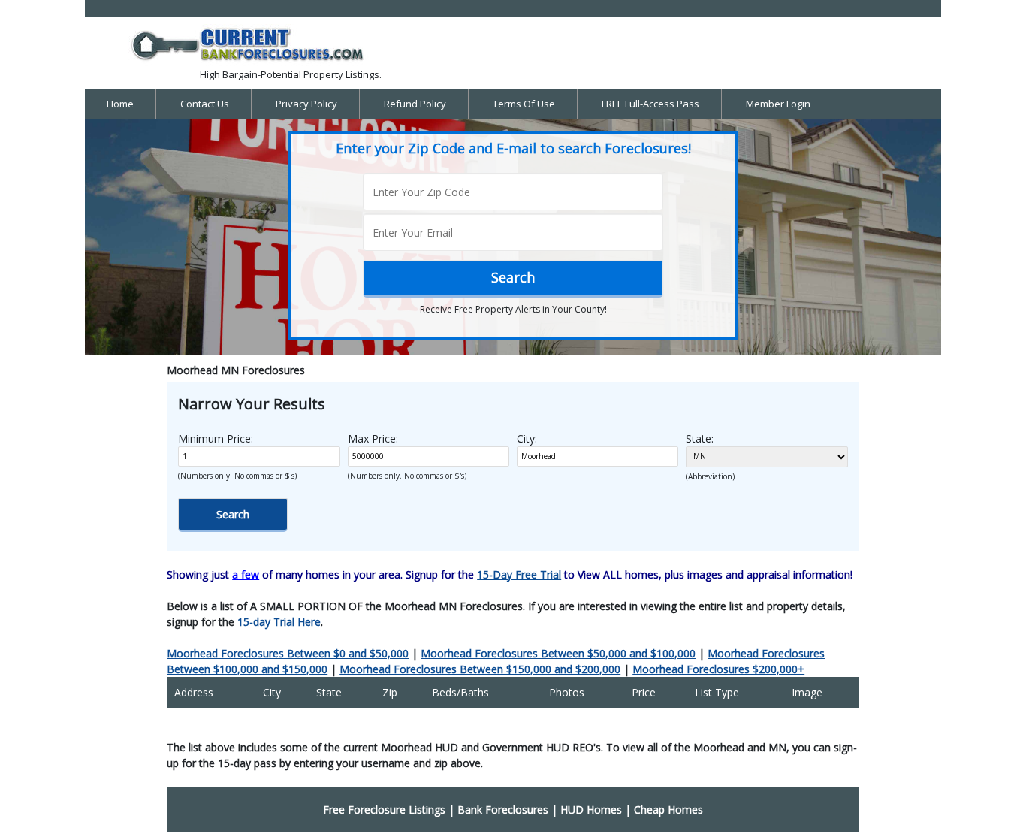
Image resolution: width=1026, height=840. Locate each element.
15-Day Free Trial (519, 574)
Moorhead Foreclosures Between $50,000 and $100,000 (558, 653)
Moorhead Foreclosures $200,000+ (718, 669)
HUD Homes (591, 809)
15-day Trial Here (279, 622)
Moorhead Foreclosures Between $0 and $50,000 (288, 653)
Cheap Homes (668, 809)
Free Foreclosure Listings (384, 809)
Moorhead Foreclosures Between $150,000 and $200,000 (479, 669)
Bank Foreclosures (502, 809)
